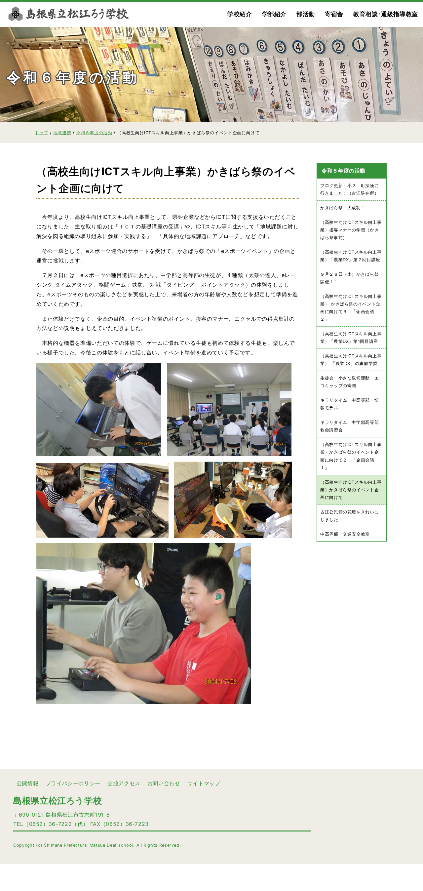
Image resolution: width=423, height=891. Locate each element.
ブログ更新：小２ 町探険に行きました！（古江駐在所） (349, 189)
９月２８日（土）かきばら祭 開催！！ (351, 278)
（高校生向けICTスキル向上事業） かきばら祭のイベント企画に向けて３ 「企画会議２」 (351, 308)
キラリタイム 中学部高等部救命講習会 (349, 426)
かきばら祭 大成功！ (342, 207)
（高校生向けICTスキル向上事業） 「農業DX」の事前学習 (351, 360)
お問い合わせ (163, 783)
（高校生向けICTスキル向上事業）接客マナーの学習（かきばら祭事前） (351, 230)
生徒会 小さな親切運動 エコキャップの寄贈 (349, 382)
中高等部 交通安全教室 (345, 534)
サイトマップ (203, 783)
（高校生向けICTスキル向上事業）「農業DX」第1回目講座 (351, 337)
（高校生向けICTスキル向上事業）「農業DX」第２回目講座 (351, 256)
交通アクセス (123, 783)
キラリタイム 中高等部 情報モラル (349, 404)
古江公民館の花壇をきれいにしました (349, 515)
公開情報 (28, 783)
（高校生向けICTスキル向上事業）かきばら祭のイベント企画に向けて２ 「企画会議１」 (351, 456)
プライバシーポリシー (73, 783)
